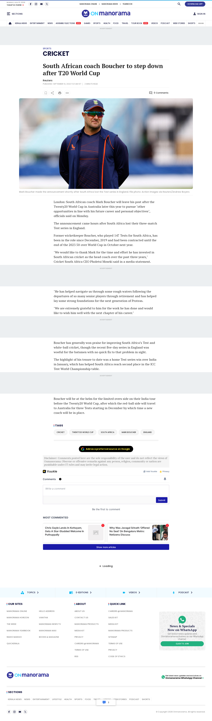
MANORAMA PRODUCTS (86, 624)
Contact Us (81, 617)
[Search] (179, 4)
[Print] (60, 93)
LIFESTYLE (57, 699)
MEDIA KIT (79, 630)
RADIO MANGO (14, 636)
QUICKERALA (13, 643)
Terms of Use (81, 649)
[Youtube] (41, 4)
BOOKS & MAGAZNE (49, 636)
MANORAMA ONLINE (88, 4)
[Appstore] (150, 677)
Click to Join (182, 644)
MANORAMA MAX (47, 630)
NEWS (50, 23)
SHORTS (191, 23)
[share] (52, 93)
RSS (76, 656)
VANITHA (43, 617)
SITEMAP (112, 636)
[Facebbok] (9, 711)
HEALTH (107, 23)
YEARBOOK (127, 4)
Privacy (78, 636)
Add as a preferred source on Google (108, 449)
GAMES (87, 23)
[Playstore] (128, 677)
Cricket (56, 53)
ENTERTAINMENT (37, 23)
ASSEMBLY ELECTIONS (68, 23)
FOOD (116, 23)
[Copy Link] (67, 93)
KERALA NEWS (21, 23)
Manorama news (110, 4)
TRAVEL (125, 23)
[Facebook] (30, 4)
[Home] (10, 23)
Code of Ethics (116, 656)
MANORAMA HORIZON (18, 617)
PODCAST (165, 23)
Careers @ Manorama (86, 643)
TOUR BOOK (139, 23)
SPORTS (96, 23)
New (78, 23)
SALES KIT (113, 617)
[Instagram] (36, 4)
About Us (79, 611)
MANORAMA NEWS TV (50, 624)
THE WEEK (11, 624)
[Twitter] (47, 4)
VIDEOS (154, 23)
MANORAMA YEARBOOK (18, 630)
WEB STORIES (179, 23)
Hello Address (46, 611)
